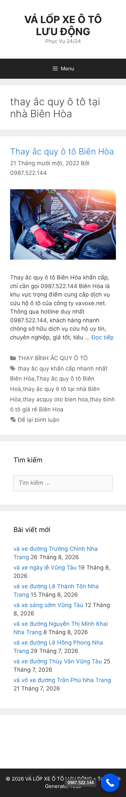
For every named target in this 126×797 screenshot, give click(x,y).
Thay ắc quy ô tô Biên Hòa (62, 151)
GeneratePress (63, 786)
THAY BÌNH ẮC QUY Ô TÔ (53, 358)
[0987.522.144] (110, 783)
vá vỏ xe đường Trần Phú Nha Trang (62, 680)
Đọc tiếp (102, 337)
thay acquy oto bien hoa (55, 399)
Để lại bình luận (38, 419)
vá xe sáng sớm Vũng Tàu (48, 605)
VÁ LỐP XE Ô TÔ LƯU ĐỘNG (63, 25)
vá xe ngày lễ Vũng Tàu (45, 567)
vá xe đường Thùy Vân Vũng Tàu (57, 661)
